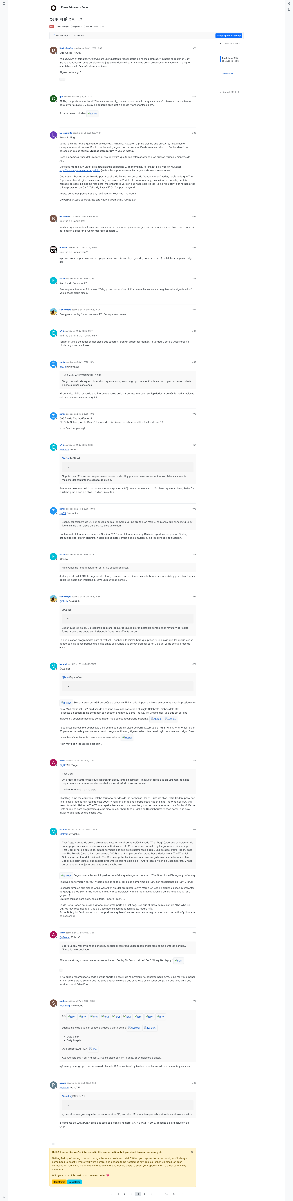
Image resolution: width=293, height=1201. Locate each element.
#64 (194, 216)
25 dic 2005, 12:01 (85, 554)
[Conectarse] (289, 3)
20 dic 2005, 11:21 (83, 96)
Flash (62, 278)
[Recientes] (4, 3)
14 (166, 1194)
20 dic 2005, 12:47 (89, 216)
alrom (62, 760)
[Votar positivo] (176, 87)
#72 (194, 509)
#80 (194, 1083)
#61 (194, 48)
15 (174, 1194)
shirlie (63, 1001)
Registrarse (59, 1182)
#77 (194, 829)
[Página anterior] (111, 1194)
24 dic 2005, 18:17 (84, 331)
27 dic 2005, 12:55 (85, 932)
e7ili (62, 331)
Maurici (63, 664)
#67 (194, 309)
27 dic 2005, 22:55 (86, 1001)
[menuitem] (289, 3)
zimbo (62, 362)
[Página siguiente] (182, 1194)
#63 (194, 133)
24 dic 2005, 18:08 (91, 309)
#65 (194, 247)
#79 (194, 1001)
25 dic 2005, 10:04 (86, 509)
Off (51, 26)
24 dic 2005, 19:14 (85, 362)
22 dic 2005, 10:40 (88, 247)
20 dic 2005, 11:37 (92, 133)
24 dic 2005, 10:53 (85, 278)
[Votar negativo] (187, 87)
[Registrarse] (289, 9)
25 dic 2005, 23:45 (88, 829)
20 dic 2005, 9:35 (93, 48)
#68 (194, 331)
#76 (194, 760)
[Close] (192, 1152)
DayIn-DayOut (66, 48)
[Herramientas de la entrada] (193, 87)
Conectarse (74, 1182)
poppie (63, 1083)
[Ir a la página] (159, 1194)
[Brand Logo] (55, 7)
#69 (194, 362)
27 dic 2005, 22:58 (87, 1083)
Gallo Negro (65, 309)
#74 (194, 596)
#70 (194, 414)
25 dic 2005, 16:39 (87, 664)
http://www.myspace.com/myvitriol (80, 170)
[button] (4, 1197)
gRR (61, 96)
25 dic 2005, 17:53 (85, 760)
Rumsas (63, 247)
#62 (194, 96)
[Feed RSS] (103, 26)
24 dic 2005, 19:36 (84, 445)
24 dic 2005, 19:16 (85, 414)
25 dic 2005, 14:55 (91, 596)
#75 (194, 664)
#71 (194, 445)
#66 (194, 278)
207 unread (227, 73)
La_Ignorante (66, 133)
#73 (194, 554)
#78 (194, 932)
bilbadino (64, 216)
